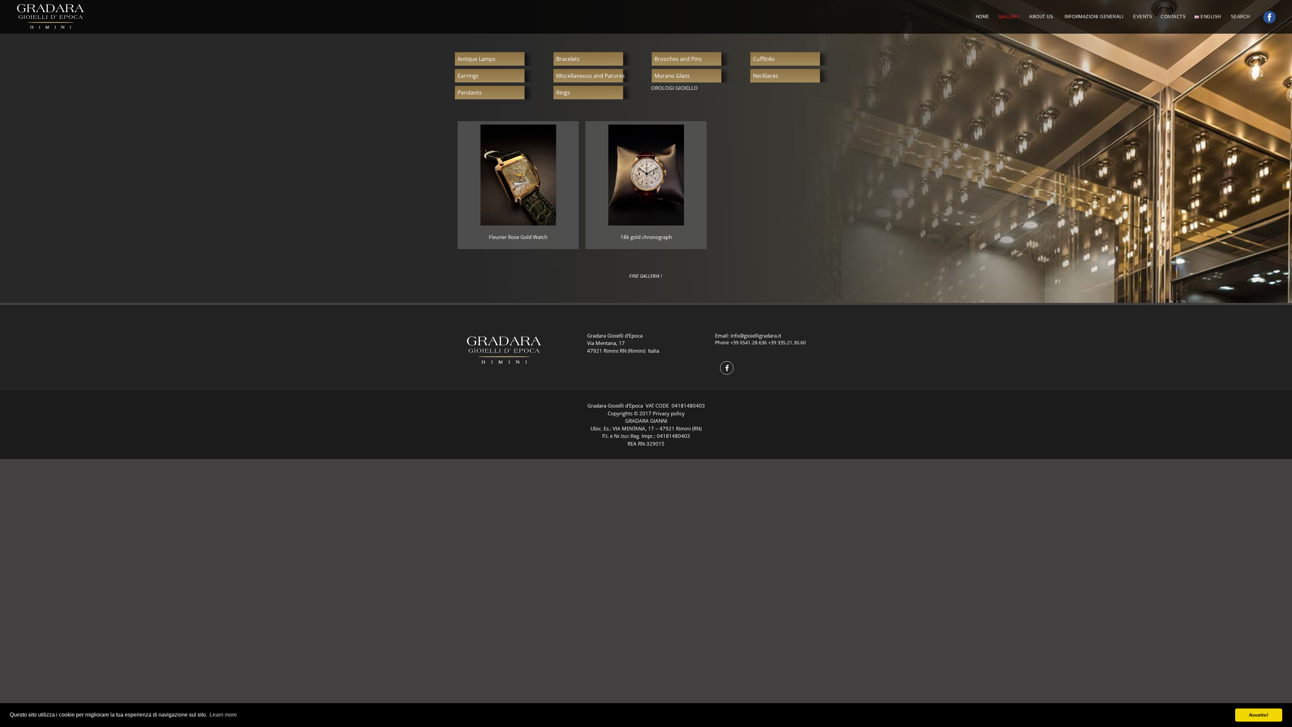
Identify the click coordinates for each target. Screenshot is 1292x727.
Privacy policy (669, 413)
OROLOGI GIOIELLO (674, 87)
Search (1241, 16)
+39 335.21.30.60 (787, 342)
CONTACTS (1173, 16)
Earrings (468, 75)
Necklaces (765, 75)
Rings (563, 92)
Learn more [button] (223, 715)
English (1210, 16)
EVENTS (1142, 16)
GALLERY (1009, 16)
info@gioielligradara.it (755, 335)
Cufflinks (764, 59)
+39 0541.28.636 (748, 342)
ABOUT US (1042, 16)
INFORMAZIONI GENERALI (1094, 16)
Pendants (470, 92)
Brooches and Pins (678, 59)
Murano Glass (672, 75)
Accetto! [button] (1258, 715)
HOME (983, 16)
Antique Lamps (477, 59)
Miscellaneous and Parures (590, 75)
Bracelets (568, 59)
